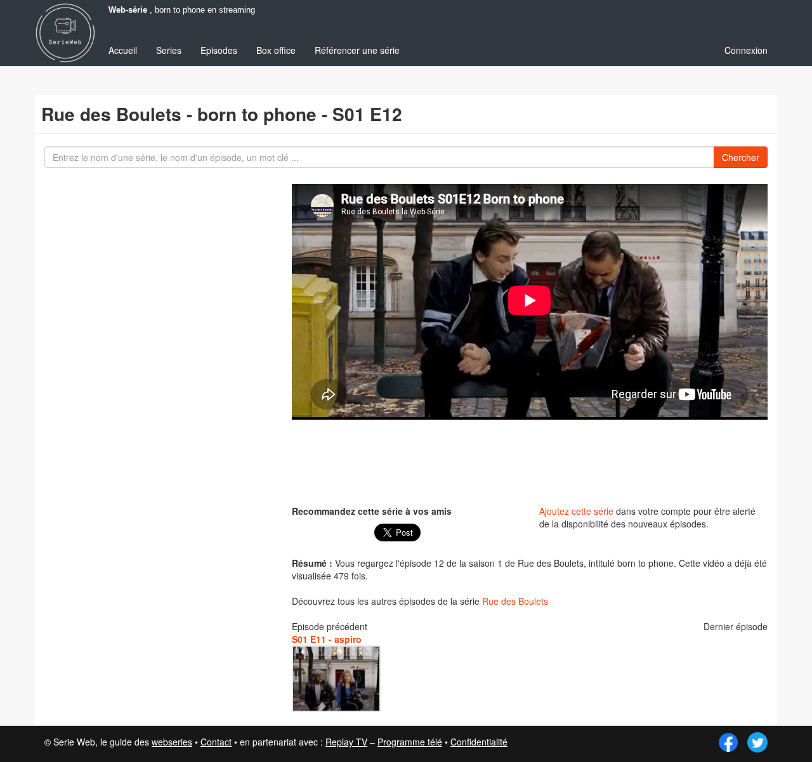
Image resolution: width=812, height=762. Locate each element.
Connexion (746, 50)
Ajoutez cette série (576, 511)
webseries (172, 741)
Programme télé (409, 741)
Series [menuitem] (168, 50)
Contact (216, 741)
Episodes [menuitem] (218, 50)
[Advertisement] (530, 460)
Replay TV (346, 741)
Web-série (127, 10)
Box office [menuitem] (276, 50)
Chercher (740, 157)
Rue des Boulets (515, 601)
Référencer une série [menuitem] (357, 50)
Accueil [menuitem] (122, 50)
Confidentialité (479, 741)
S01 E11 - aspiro (327, 639)
